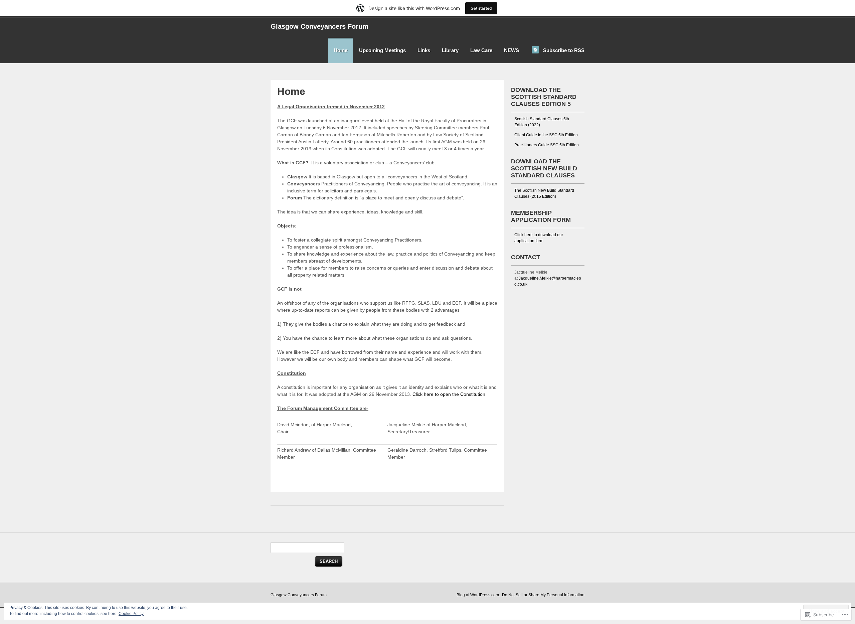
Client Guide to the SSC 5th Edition (546, 135)
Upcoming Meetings (382, 50)
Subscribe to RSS (563, 50)
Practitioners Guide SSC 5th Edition (546, 145)
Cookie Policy (131, 613)
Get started (481, 8)
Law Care (481, 50)
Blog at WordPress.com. (478, 595)
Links (423, 50)
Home (340, 50)
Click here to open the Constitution (448, 394)
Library (450, 50)
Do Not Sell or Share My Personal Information (543, 595)
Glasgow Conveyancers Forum (319, 26)
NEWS (511, 50)
